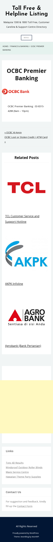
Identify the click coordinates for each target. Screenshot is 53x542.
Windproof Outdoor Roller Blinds (24, 467)
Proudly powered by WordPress (25, 533)
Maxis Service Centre (17, 472)
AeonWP (35, 536)
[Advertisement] (26, 406)
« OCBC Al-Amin (13, 132)
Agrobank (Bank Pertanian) (23, 346)
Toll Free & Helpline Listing (26, 11)
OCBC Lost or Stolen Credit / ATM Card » (26, 139)
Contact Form (24, 506)
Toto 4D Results (15, 462)
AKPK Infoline (14, 284)
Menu (26, 38)
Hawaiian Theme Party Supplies (23, 476)
